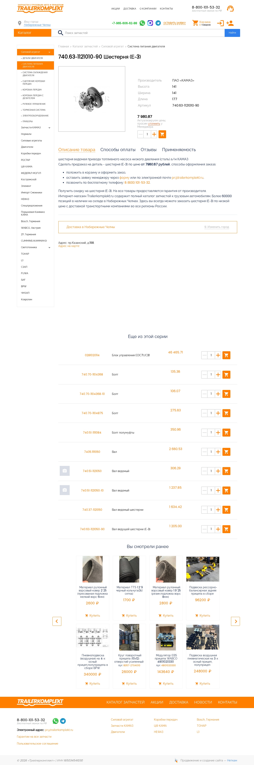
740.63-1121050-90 (92, 529)
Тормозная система (34, 110)
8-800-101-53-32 (206, 7)
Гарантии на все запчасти (34, 736)
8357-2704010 (131, 665)
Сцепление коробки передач (34, 82)
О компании (148, 8)
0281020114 (92, 355)
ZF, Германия (28, 234)
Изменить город (218, 226)
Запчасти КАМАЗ (31, 127)
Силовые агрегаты (31, 140)
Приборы (28, 121)
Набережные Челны (37, 24)
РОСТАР (25, 160)
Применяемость (179, 149)
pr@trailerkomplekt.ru (187, 177)
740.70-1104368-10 (92, 393)
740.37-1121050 (92, 509)
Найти (232, 32)
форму (124, 177)
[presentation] (56, 621)
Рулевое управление (34, 104)
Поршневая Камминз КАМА (33, 213)
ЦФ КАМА (26, 166)
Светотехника (29, 247)
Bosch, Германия (30, 221)
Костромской (28, 179)
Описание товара (76, 149)
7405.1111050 (92, 451)
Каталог (24, 33)
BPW (24, 286)
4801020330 (168, 665)
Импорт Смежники (31, 192)
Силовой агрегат (30, 52)
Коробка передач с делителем (33, 96)
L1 (22, 260)
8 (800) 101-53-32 (137, 182)
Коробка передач (32, 90)
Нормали (26, 134)
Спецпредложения (31, 205)
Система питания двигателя (33, 65)
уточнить (154, 123)
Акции (115, 8)
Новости (203, 702)
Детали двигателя (33, 58)
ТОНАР (25, 253)
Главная (63, 46)
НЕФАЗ (25, 199)
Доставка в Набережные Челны (90, 227)
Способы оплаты (118, 149)
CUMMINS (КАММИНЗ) (34, 240)
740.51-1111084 (92, 432)
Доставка (129, 8)
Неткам (232, 760)
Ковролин (26, 299)
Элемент (26, 186)
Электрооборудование (36, 116)
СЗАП (24, 267)
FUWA (24, 273)
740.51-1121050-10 (92, 490)
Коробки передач (31, 153)
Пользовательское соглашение (37, 743)
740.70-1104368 (92, 374)
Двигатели (27, 147)
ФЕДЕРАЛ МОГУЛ (31, 173)
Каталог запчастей (95, 8)
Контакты (166, 8)
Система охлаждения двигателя (35, 73)
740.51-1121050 (92, 471)
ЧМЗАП (25, 293)
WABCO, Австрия (30, 228)
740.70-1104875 (92, 413)
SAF (23, 279)
